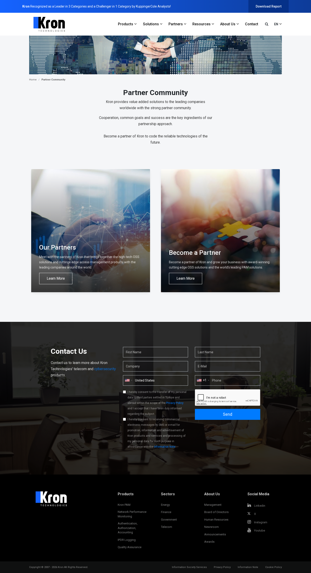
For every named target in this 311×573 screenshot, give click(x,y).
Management (213, 504)
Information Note (164, 446)
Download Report (268, 6)
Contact (251, 24)
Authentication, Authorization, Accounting (128, 528)
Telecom (166, 527)
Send (227, 414)
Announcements (215, 534)
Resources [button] (201, 24)
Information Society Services (189, 567)
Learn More (56, 278)
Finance (166, 512)
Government (169, 519)
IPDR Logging (127, 540)
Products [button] (125, 24)
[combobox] (203, 380)
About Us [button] (227, 24)
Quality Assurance (129, 547)
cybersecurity (105, 369)
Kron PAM (124, 504)
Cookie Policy (273, 567)
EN (276, 24)
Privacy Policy (175, 403)
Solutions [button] (151, 24)
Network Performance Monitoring (132, 514)
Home (33, 79)
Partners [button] (175, 24)
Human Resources (216, 519)
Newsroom (211, 527)
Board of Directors (216, 512)
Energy (165, 504)
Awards (209, 541)
